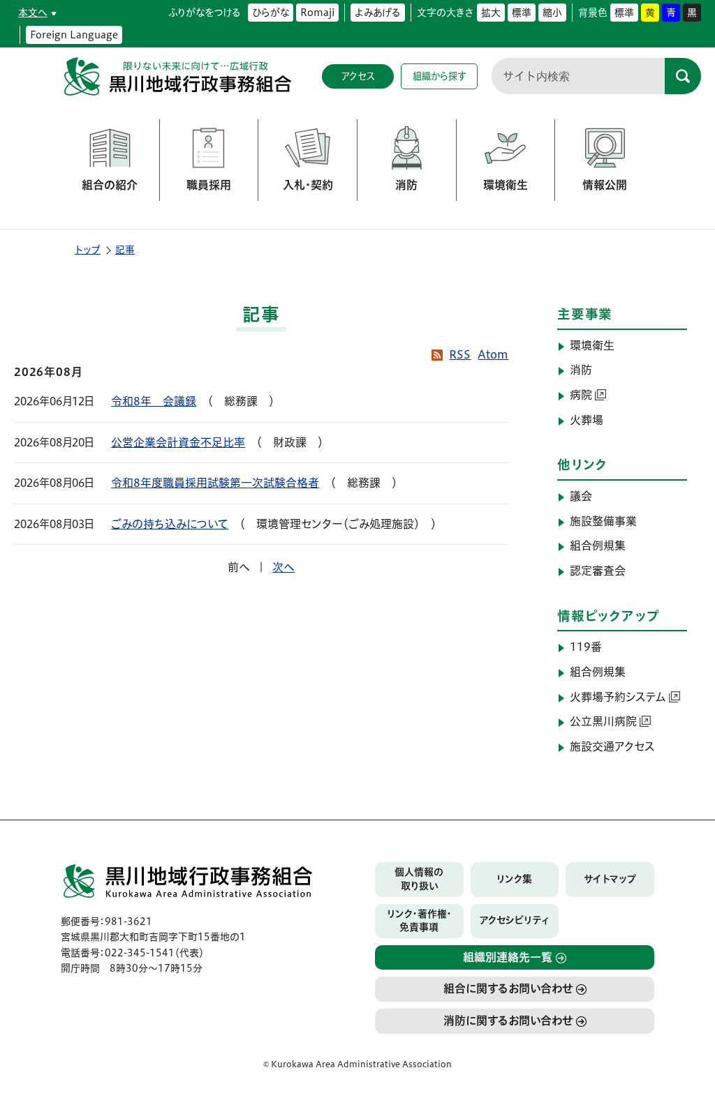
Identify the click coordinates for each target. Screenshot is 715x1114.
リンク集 (514, 879)
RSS (460, 354)
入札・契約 (308, 184)
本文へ (32, 12)
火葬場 (586, 420)
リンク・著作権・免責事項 (419, 921)
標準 (521, 12)
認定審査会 (598, 570)
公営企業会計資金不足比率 (178, 442)
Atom (493, 354)
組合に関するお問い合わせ (508, 988)
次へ (283, 567)
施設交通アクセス (612, 746)
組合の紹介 (110, 184)
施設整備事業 (603, 521)
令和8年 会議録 (153, 401)
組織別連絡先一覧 (507, 957)
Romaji (317, 12)
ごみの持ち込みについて (169, 523)
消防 (406, 184)
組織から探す (439, 76)
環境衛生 (505, 184)
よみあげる (378, 12)
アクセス (357, 76)
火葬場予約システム (618, 696)
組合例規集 (598, 545)
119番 (586, 646)
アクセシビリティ (515, 920)
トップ (88, 250)
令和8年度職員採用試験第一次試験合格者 (215, 482)
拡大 (491, 12)
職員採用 (208, 184)
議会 (581, 496)
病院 (581, 394)
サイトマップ (610, 879)
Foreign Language (74, 35)
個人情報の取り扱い (419, 879)
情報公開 (604, 184)
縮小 (552, 12)
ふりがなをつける (204, 12)
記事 (125, 250)
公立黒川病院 (603, 721)
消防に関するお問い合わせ (508, 1020)
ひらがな (270, 12)
